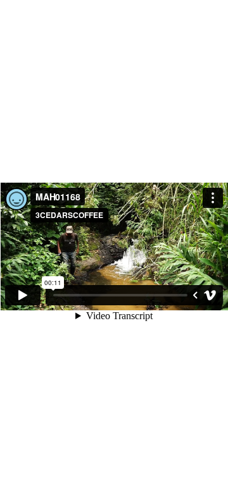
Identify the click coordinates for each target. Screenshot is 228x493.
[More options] (213, 198)
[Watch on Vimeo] (210, 295)
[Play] (23, 295)
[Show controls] (195, 295)
